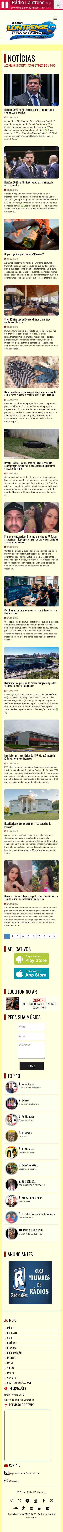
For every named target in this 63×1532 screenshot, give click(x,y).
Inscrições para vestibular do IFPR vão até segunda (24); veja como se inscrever (29, 757)
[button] (55, 18)
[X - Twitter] (51, 1500)
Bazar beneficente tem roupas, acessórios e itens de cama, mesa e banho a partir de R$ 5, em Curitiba (30, 393)
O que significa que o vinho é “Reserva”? (24, 254)
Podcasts (12, 1333)
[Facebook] (43, 1500)
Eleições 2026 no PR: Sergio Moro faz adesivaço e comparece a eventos (29, 111)
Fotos (10, 1362)
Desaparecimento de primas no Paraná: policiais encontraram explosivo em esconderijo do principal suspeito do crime (29, 466)
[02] (30, 1276)
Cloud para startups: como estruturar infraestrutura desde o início (30, 612)
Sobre (10, 1337)
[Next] (49, 936)
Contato (11, 1377)
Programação (14, 1352)
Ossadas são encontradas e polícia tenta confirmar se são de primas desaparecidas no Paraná (31, 898)
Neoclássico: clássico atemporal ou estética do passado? (27, 825)
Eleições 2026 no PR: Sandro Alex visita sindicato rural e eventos (28, 184)
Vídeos (10, 1367)
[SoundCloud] (15, 1508)
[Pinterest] (31, 1508)
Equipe (10, 1372)
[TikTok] (23, 1508)
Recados (11, 1347)
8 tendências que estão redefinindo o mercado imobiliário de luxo (27, 321)
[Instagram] (11, 1500)
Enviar (32, 1066)
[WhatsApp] (19, 1500)
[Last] (54, 936)
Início (10, 1328)
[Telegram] (27, 1500)
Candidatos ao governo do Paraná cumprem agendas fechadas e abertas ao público (30, 684)
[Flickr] (47, 1508)
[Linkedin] (39, 1508)
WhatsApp (14, 1481)
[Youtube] (35, 1500)
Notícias (11, 1342)
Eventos (11, 1357)
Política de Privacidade (19, 1382)
